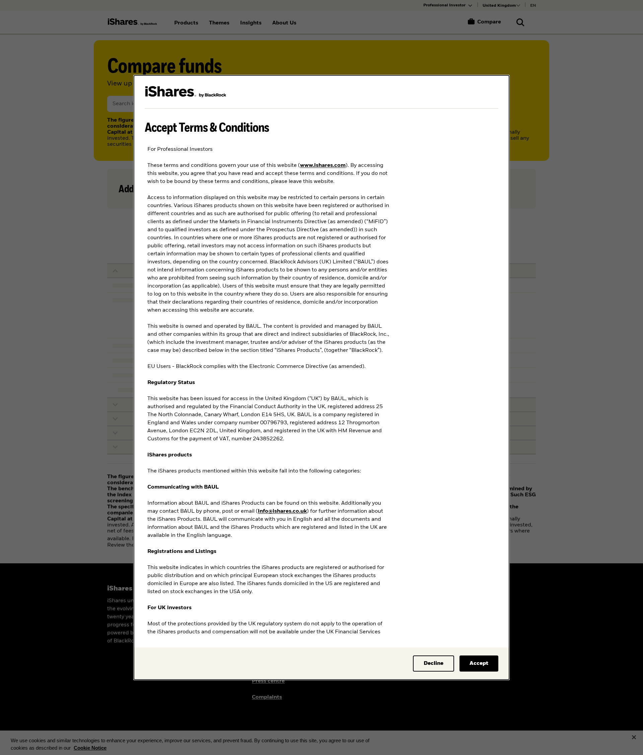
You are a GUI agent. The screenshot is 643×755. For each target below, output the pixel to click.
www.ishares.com (323, 165)
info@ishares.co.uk (282, 511)
